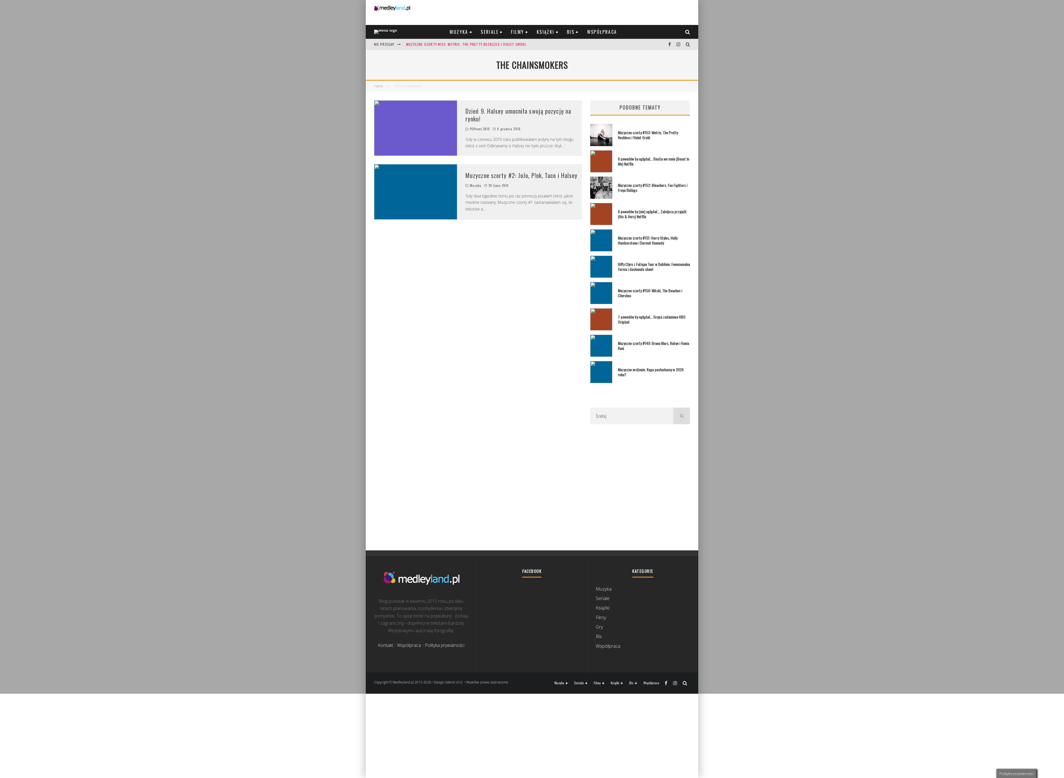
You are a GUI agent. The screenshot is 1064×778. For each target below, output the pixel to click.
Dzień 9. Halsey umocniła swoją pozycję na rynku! (518, 114)
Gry (599, 627)
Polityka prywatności (444, 645)
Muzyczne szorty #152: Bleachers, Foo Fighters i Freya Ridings (652, 187)
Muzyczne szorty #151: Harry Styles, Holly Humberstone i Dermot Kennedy (647, 240)
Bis (570, 32)
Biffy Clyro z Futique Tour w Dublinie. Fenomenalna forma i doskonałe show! (654, 266)
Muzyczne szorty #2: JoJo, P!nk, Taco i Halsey (522, 175)
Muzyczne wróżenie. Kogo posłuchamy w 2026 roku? (651, 372)
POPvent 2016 (480, 129)
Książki (545, 32)
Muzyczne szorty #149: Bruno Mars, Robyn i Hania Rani (653, 345)
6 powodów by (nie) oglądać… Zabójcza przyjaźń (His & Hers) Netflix (652, 214)
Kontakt (385, 645)
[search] (681, 416)
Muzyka (459, 32)
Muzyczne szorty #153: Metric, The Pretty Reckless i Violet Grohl (466, 44)
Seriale (489, 32)
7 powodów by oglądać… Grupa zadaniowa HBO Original (652, 319)
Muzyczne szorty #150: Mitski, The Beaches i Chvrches (650, 293)
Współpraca (602, 32)
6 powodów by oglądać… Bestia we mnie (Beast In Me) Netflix (653, 161)
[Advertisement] (640, 487)
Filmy (517, 32)
